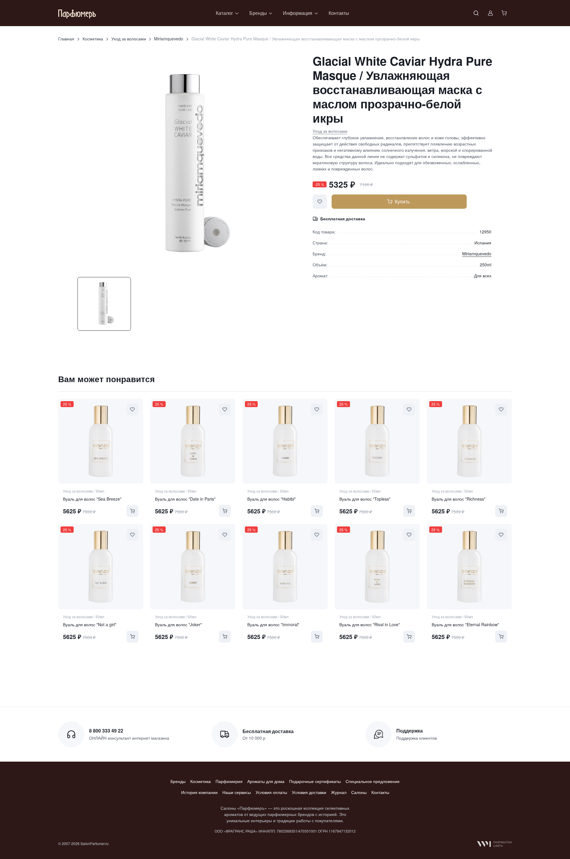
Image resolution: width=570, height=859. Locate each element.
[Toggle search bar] (476, 13)
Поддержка (409, 730)
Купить (402, 201)
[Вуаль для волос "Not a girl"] (100, 566)
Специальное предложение (373, 781)
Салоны (359, 792)
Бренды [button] (258, 13)
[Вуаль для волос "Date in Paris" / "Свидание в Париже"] (192, 441)
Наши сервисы (236, 792)
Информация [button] (297, 13)
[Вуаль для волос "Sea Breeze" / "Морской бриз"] (100, 441)
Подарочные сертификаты (315, 781)
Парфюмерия (229, 781)
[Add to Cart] (132, 511)
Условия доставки (309, 792)
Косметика (93, 39)
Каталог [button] (224, 13)
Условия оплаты (271, 792)
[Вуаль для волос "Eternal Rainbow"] (469, 566)
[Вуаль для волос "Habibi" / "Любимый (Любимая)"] (285, 441)
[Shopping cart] (505, 13)
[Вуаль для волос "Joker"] (192, 566)
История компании (199, 792)
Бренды (178, 781)
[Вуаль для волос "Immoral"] (285, 566)
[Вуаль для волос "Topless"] (377, 441)
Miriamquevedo (168, 39)
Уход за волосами (128, 39)
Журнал (338, 792)
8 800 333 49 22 (106, 730)
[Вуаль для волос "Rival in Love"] (377, 566)
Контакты (339, 13)
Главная (66, 39)
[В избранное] (320, 201)
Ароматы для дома (265, 781)
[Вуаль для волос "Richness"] (469, 441)
